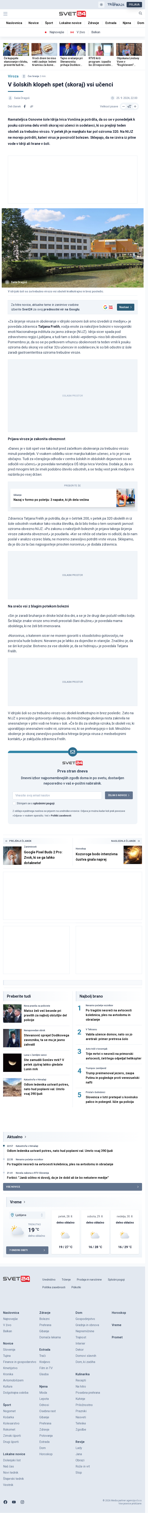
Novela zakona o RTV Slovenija (32, 1173)
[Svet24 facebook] (5, 1502)
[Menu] (5, 14)
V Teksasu (91, 1029)
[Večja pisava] (135, 106)
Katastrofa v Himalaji (35, 1079)
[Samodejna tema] (101, 5)
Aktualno (15, 1137)
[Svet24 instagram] (22, 1502)
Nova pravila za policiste (37, 1006)
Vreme (16, 1202)
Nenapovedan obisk (34, 1030)
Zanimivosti (30, 847)
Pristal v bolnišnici (95, 1092)
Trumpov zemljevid (96, 1068)
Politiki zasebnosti (61, 815)
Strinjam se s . (36, 803)
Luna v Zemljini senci (35, 1055)
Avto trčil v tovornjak (96, 1049)
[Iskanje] (140, 13)
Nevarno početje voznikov (99, 1005)
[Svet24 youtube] (14, 1502)
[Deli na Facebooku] (25, 106)
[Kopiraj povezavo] (32, 106)
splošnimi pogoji (44, 803)
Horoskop (81, 849)
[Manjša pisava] (123, 106)
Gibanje (17, 495)
